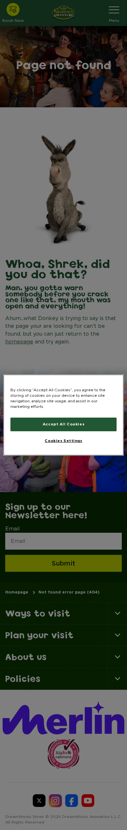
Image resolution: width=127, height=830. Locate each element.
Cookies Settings (63, 440)
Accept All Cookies (63, 424)
